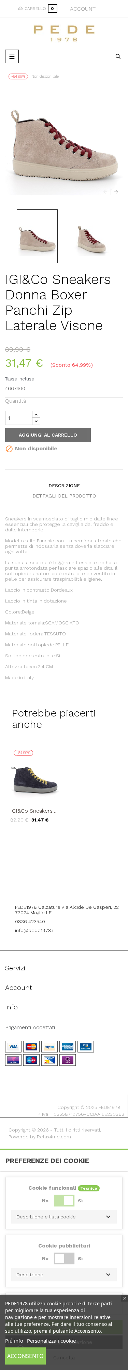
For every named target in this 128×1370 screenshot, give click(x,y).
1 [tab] (64, 838)
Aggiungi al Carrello (48, 435)
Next (114, 192)
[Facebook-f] (54, 888)
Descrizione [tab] (64, 485)
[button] (64, 1217)
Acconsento (25, 1356)
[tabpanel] (34, 790)
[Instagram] (73, 888)
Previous (106, 192)
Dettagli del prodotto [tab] (64, 496)
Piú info (14, 1340)
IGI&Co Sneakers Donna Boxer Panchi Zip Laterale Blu (34, 811)
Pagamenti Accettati (30, 1027)
